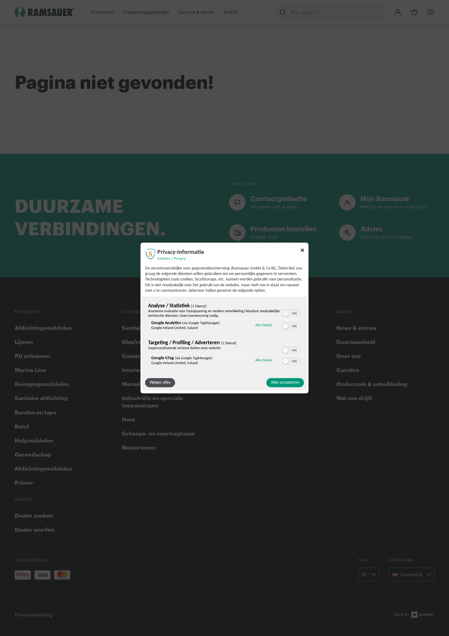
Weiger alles (160, 382)
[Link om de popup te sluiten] (302, 251)
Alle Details (263, 325)
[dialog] (224, 318)
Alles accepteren (285, 382)
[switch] (291, 312)
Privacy (180, 259)
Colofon (163, 259)
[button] (285, 313)
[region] (224, 336)
